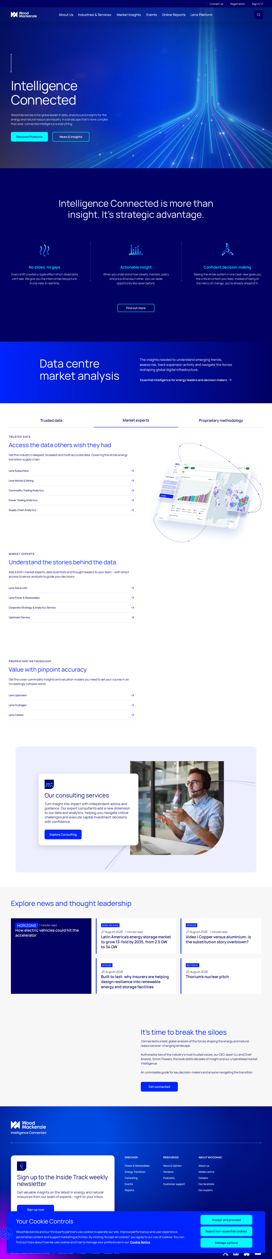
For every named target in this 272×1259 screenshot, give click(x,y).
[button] (258, 14)
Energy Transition (135, 1171)
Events (151, 14)
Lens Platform (201, 14)
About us (204, 1165)
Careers (203, 1178)
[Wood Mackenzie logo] (24, 14)
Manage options (226, 1243)
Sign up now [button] (35, 1210)
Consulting (131, 1178)
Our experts (206, 1190)
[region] (136, 1232)
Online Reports (174, 14)
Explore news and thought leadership (71, 903)
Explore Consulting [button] (63, 834)
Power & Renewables (137, 1165)
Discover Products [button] (29, 137)
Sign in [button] (257, 4)
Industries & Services (94, 14)
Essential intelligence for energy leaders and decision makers (183, 380)
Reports (129, 1190)
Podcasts (168, 1178)
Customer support (174, 1184)
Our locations (206, 1184)
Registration (237, 4)
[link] (136, 1128)
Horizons (168, 1171)
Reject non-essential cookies (226, 1231)
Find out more (136, 308)
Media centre (206, 1171)
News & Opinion (172, 1165)
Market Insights (129, 14)
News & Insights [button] (71, 137)
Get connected (159, 1087)
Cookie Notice (140, 1242)
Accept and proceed (226, 1220)
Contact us (216, 4)
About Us (66, 14)
